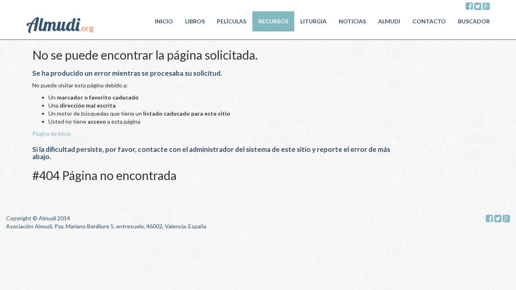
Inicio (164, 21)
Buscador (474, 21)
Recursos (273, 21)
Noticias (352, 21)
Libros (195, 21)
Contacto (429, 21)
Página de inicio (51, 133)
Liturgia (313, 21)
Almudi (389, 21)
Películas (231, 21)
